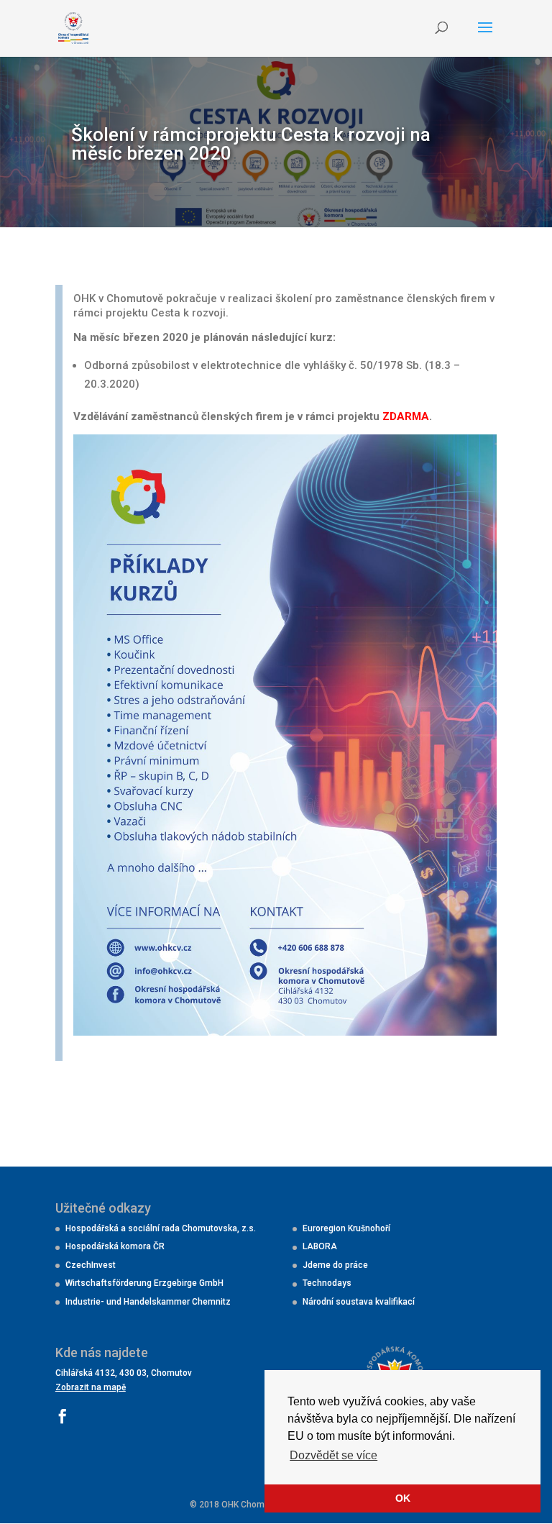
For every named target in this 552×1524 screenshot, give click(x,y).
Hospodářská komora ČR (115, 1246)
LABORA (320, 1246)
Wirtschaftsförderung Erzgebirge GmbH (144, 1283)
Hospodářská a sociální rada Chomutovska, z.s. (160, 1228)
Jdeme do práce (335, 1265)
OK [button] (402, 1498)
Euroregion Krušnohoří (346, 1228)
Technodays (327, 1283)
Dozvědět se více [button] (333, 1455)
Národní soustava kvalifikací (359, 1302)
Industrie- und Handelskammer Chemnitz (148, 1302)
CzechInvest (90, 1265)
